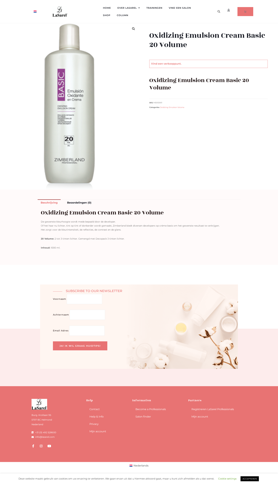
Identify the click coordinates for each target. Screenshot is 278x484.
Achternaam (61, 314)
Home (107, 7)
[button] (218, 11)
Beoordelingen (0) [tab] (79, 202)
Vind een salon (180, 7)
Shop (106, 15)
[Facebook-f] (33, 446)
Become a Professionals (150, 409)
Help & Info (96, 416)
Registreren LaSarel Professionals (212, 409)
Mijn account (97, 431)
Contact (94, 409)
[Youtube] (49, 446)
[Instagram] (41, 446)
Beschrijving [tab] (49, 202)
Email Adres (61, 330)
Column (122, 15)
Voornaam (59, 299)
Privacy (94, 424)
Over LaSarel (127, 7)
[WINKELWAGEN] (245, 11)
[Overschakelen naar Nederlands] (35, 11)
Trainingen (154, 7)
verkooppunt (172, 63)
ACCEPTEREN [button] (249, 478)
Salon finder (143, 416)
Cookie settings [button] (227, 478)
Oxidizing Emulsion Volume (172, 107)
